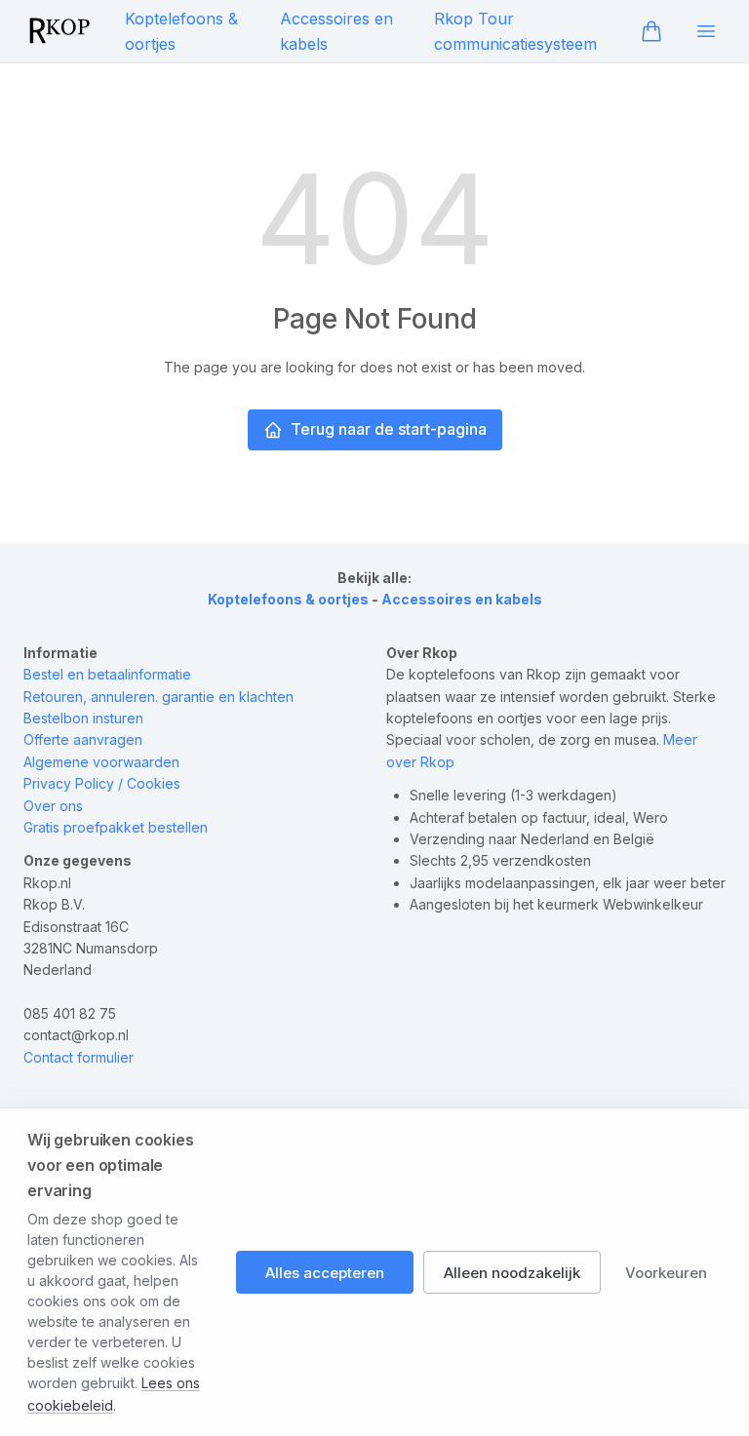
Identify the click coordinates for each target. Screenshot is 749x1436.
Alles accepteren (324, 1272)
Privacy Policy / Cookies (101, 783)
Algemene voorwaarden (101, 762)
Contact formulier (78, 1057)
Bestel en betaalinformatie (107, 674)
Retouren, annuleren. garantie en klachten (158, 696)
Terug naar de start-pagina (389, 429)
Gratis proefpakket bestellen (115, 827)
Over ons (53, 805)
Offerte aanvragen (82, 739)
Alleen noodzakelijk (512, 1272)
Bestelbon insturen (83, 718)
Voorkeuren (666, 1272)
